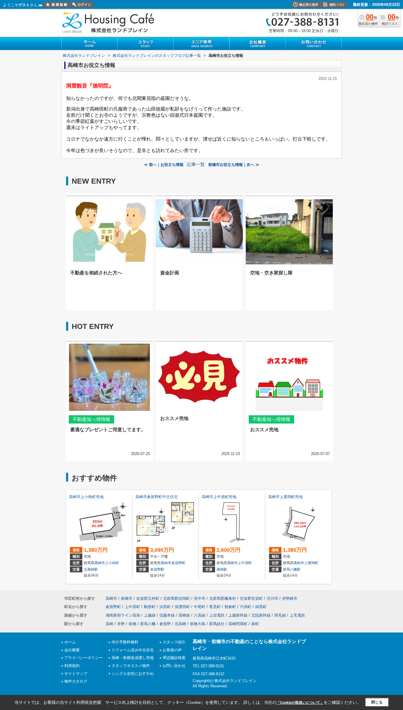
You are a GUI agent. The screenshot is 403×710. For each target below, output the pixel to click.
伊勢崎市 (289, 598)
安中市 (199, 598)
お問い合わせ (174, 665)
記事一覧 (196, 164)
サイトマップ (75, 673)
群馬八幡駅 (292, 569)
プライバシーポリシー (83, 657)
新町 (255, 624)
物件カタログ (75, 681)
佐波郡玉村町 (147, 598)
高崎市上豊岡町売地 (285, 497)
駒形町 (149, 606)
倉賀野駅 (157, 569)
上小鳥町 (112, 563)
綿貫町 (261, 606)
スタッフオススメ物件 (131, 665)
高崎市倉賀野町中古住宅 (156, 497)
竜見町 (215, 606)
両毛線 (280, 615)
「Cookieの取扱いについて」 (300, 703)
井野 (121, 624)
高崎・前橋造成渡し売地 (133, 657)
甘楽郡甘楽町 (251, 598)
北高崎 (180, 624)
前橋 (132, 624)
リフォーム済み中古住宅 (133, 650)
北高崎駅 (91, 569)
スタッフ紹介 (174, 642)
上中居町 (245, 563)
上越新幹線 (238, 615)
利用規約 (72, 665)
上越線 (149, 615)
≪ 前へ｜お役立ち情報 (164, 164)
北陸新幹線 (261, 615)
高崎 (109, 624)
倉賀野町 (178, 563)
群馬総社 (217, 624)
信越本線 (167, 615)
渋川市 (272, 598)
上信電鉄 (217, 615)
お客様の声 (172, 650)
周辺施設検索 (174, 657)
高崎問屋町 (238, 624)
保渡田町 (182, 606)
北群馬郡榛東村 (222, 598)
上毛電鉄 (297, 615)
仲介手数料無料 (125, 642)
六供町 (245, 606)
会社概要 (72, 650)
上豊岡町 (311, 563)
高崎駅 (222, 569)
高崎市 (99, 563)
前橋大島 (197, 624)
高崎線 (184, 615)
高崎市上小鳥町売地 (86, 497)
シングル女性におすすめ (133, 673)
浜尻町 (165, 606)
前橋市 (126, 598)
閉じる (377, 702)
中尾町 (199, 606)
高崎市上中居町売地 (219, 497)
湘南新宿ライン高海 (123, 615)
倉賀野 (165, 624)
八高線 (199, 615)
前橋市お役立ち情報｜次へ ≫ (233, 164)
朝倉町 (230, 606)
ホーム (70, 642)
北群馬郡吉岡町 (176, 598)
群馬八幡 (147, 624)
